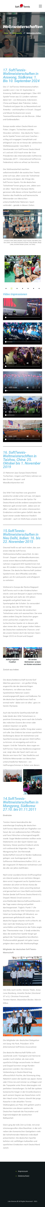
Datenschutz (23, 1176)
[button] (5, 268)
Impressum (23, 1171)
